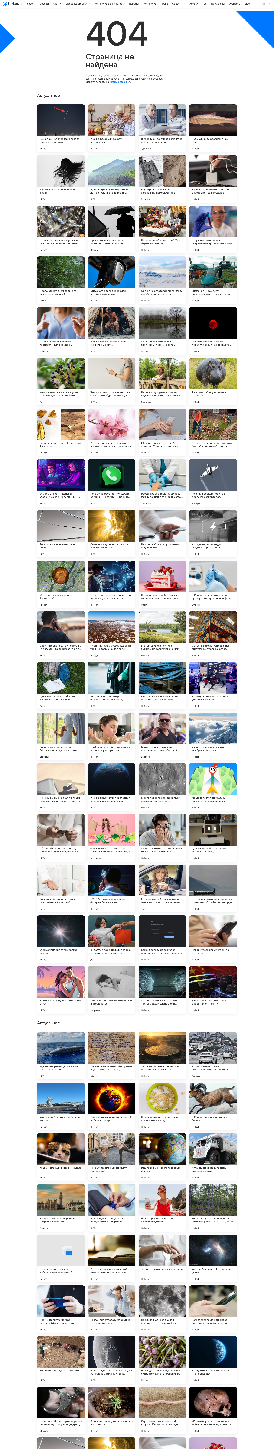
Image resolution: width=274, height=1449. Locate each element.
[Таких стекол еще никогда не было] (61, 533)
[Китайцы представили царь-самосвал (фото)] (213, 1360)
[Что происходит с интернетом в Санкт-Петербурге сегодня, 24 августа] (111, 381)
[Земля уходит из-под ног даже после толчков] (111, 1040)
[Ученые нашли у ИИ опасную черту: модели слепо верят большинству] (162, 990)
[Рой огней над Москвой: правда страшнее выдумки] (61, 128)
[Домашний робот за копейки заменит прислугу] (213, 838)
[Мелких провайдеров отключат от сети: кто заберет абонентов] (213, 1192)
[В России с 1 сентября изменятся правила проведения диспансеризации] (162, 128)
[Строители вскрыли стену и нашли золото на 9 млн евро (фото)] (213, 1091)
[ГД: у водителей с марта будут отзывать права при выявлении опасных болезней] (162, 888)
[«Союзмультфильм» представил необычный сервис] (162, 1040)
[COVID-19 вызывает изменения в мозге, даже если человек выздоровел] (162, 838)
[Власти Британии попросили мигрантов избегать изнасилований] (61, 1410)
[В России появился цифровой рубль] (61, 1091)
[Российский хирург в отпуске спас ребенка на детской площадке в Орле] (61, 888)
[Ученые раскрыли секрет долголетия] (111, 128)
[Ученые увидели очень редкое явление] (61, 939)
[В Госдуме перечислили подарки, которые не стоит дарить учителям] (111, 939)
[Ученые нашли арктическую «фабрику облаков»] (213, 736)
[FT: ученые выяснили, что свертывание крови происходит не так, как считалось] (213, 229)
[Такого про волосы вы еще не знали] (61, 179)
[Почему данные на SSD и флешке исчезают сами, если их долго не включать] (61, 787)
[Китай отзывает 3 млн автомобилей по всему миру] (213, 1258)
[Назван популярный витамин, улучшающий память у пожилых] (162, 381)
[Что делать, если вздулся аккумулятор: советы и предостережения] (213, 533)
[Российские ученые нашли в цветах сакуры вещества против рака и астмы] (111, 432)
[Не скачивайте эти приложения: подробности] (162, 533)
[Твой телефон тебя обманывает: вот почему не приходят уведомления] (111, 736)
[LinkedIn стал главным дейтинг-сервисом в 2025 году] (213, 1142)
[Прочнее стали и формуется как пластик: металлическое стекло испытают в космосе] (61, 229)
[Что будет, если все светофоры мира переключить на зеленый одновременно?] (162, 1192)
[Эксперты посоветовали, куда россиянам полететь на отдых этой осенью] (111, 1142)
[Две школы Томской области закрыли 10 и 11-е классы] (61, 685)
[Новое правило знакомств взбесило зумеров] (162, 1410)
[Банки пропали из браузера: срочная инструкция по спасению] (162, 939)
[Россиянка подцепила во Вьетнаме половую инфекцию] (61, 736)
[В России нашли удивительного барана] (213, 1309)
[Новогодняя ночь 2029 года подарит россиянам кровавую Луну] (213, 331)
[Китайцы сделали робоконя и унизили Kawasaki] (213, 685)
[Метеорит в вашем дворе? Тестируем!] (61, 584)
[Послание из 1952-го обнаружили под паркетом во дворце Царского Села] (111, 1258)
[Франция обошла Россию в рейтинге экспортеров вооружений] (213, 483)
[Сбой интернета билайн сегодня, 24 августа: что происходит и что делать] (61, 635)
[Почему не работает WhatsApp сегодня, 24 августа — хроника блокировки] (111, 483)
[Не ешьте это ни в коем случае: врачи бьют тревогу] (162, 1309)
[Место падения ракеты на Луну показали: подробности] (162, 787)
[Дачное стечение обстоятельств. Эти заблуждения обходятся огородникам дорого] (213, 432)
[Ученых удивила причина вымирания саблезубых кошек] (162, 635)
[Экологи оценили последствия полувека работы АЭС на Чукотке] (213, 1410)
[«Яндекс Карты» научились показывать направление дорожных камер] (213, 787)
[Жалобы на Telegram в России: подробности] (162, 1142)
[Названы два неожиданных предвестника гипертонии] (111, 1410)
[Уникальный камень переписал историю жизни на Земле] (162, 1258)
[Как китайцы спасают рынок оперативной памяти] (213, 990)
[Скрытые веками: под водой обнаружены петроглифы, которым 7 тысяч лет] (61, 1192)
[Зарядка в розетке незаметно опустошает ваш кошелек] (213, 179)
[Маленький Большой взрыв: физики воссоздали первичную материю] (61, 1142)
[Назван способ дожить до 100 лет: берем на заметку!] (162, 229)
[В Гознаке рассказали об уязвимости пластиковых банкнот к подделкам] (61, 1040)
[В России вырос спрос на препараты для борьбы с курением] (61, 331)
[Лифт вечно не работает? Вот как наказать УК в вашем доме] (213, 1040)
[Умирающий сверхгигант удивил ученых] (61, 1309)
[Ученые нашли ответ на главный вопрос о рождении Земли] (111, 787)
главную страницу (119, 81)
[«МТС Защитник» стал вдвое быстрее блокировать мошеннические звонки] (111, 888)
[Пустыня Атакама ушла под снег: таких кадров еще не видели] (111, 635)
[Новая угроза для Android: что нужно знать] (213, 939)
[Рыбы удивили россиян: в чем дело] (213, 128)
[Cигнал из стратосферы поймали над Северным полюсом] (162, 280)
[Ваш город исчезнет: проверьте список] (162, 1360)
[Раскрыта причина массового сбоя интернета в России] (162, 685)
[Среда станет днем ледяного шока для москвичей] (61, 280)
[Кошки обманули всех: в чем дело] (61, 1360)
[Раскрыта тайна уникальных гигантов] (213, 381)
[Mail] (5, 4)
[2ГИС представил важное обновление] (162, 1091)
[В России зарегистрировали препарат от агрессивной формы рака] (213, 584)
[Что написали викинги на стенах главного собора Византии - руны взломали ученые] (213, 888)
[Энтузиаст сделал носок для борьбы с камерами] (111, 280)
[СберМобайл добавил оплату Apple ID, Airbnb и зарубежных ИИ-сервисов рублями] (61, 838)
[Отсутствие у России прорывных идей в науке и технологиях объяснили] (111, 584)
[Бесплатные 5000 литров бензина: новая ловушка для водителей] (111, 685)
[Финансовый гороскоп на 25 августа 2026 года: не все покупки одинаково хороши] (111, 838)
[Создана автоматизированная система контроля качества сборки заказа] (213, 635)
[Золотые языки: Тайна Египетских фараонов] (61, 432)
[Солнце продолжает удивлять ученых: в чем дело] (111, 533)
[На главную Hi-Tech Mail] (14, 4)
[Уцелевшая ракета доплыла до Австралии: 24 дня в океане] (61, 1258)
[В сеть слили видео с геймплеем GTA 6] (61, 990)
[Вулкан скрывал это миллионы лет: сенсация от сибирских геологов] (111, 179)
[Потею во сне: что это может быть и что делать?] (111, 990)
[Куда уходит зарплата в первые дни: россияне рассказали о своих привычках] (111, 1091)
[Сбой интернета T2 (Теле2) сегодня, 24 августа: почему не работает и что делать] (162, 432)
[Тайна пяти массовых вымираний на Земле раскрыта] (111, 1309)
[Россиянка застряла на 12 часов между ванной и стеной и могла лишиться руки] (162, 483)
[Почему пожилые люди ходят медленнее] (111, 1360)
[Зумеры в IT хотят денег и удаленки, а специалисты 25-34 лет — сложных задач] (61, 483)
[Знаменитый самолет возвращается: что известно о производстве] (213, 280)
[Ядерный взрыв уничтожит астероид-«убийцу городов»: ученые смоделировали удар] (111, 1192)
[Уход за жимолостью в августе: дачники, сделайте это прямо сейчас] (61, 381)
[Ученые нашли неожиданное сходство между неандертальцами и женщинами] (111, 331)
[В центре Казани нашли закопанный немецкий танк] (162, 179)
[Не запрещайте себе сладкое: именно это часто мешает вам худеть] (162, 584)
